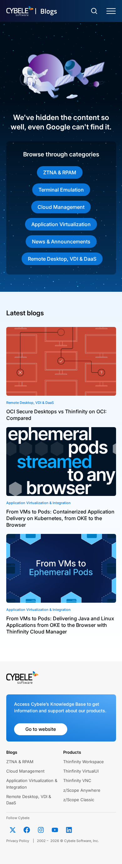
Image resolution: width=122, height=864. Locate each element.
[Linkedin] (69, 829)
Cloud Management (61, 207)
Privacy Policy (17, 841)
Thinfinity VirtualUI (81, 771)
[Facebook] (26, 829)
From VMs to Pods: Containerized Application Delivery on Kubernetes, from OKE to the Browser (60, 518)
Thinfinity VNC (77, 780)
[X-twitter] (12, 829)
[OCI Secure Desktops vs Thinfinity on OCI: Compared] (61, 361)
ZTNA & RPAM (59, 172)
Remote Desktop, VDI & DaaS (62, 259)
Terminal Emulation (61, 190)
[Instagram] (41, 829)
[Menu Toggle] (111, 11)
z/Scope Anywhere (81, 790)
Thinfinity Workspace (83, 761)
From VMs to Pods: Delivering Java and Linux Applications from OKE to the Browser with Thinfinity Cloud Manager (60, 625)
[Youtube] (55, 829)
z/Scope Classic (78, 799)
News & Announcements (61, 241)
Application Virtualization (61, 224)
